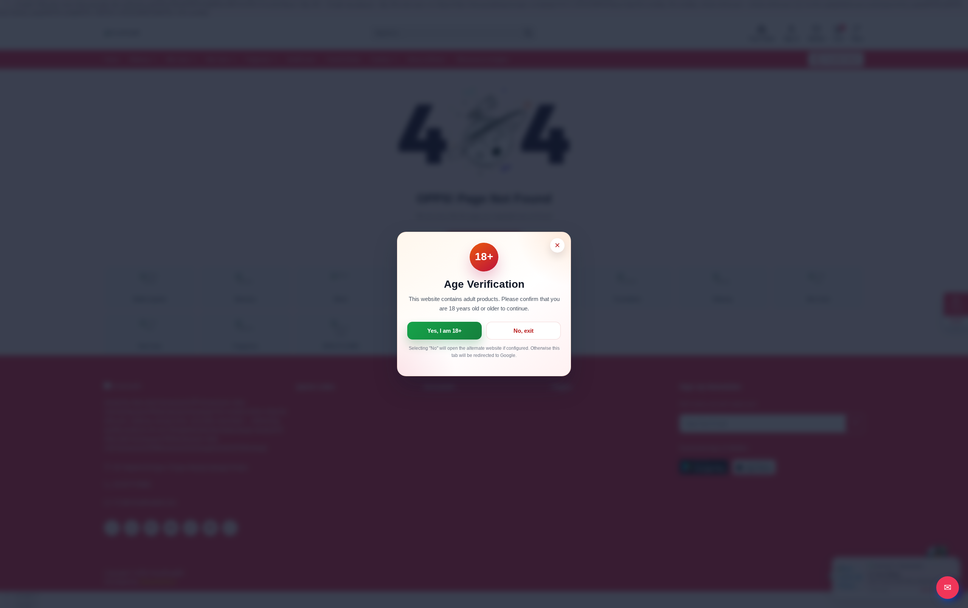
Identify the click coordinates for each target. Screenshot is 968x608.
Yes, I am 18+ (444, 330)
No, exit (523, 330)
